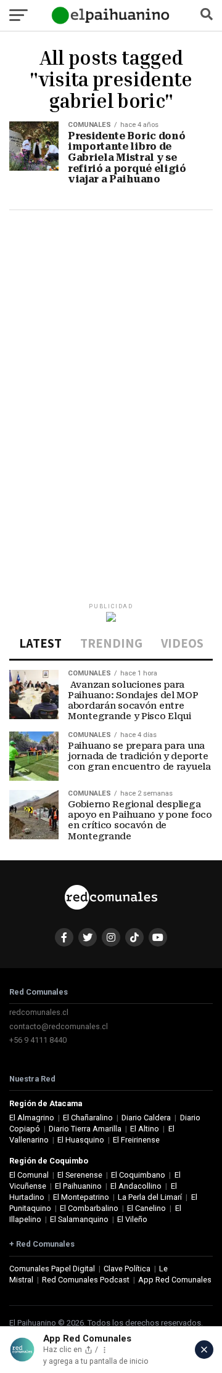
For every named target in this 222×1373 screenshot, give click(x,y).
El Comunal (29, 1174)
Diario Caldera (146, 1117)
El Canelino (146, 1208)
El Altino (144, 1128)
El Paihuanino (78, 1186)
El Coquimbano (138, 1174)
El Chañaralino (88, 1117)
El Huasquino (80, 1139)
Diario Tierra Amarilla (85, 1128)
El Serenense (79, 1174)
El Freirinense (136, 1139)
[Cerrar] (204, 1349)
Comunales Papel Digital (52, 1268)
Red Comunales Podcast (86, 1279)
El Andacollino (136, 1186)
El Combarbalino (89, 1208)
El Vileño (132, 1219)
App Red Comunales (175, 1279)
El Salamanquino (79, 1219)
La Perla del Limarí (150, 1197)
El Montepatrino (81, 1197)
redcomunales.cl (38, 1012)
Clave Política (127, 1268)
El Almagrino (31, 1117)
